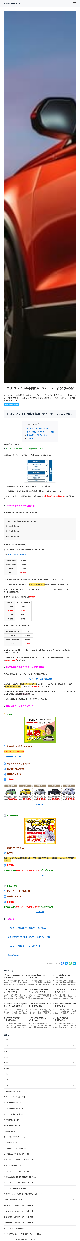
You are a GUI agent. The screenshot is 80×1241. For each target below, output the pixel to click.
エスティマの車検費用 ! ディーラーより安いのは (15, 990)
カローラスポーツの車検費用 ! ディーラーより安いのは (15, 1005)
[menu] (74, 3)
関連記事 (30, 438)
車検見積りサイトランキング (37, 435)
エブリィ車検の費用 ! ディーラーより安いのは (64, 990)
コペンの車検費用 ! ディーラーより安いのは (39, 1019)
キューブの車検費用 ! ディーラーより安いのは (64, 1005)
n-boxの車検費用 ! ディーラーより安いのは (39, 976)
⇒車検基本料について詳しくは (14, 756)
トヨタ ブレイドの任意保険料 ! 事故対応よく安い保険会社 (27, 928)
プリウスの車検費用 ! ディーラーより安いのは (15, 976)
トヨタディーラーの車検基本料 (38, 429)
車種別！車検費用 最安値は (11, 404)
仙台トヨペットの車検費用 (17, 555)
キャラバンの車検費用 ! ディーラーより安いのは (39, 1005)
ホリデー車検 (40, 875)
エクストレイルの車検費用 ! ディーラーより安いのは (39, 990)
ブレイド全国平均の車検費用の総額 (40, 679)
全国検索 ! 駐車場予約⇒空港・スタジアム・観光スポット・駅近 (29, 937)
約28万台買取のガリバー (16, 955)
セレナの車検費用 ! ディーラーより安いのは (64, 976)
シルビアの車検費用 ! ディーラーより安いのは (64, 1019)
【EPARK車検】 (40, 805)
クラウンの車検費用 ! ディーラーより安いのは (15, 1019)
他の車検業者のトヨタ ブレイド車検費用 (41, 432)
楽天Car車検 (40, 912)
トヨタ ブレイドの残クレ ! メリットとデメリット (24, 946)
